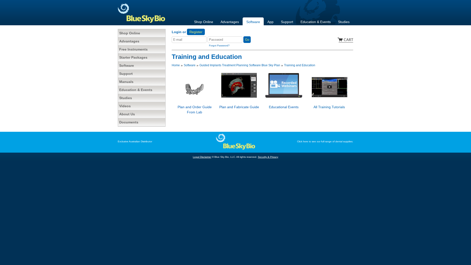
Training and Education (299, 65)
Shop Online (203, 22)
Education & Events (316, 22)
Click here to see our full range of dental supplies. (325, 141)
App (270, 22)
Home (176, 65)
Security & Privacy (268, 157)
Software (253, 22)
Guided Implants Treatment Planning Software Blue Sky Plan (239, 65)
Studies (344, 22)
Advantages (230, 22)
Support (287, 22)
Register (195, 32)
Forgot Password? (219, 45)
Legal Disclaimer (202, 157)
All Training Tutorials (329, 107)
